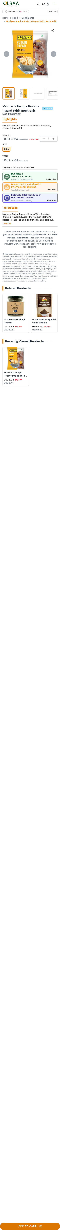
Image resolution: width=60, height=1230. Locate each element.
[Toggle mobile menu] (54, 4)
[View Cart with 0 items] (43, 3)
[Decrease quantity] (43, 138)
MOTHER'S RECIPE (11, 114)
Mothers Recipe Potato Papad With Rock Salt (31, 21)
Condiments (28, 18)
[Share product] (52, 31)
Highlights (9, 119)
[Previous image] (6, 54)
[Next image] (53, 54)
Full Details (10, 207)
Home (5, 18)
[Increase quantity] (53, 138)
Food (15, 18)
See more (6, 223)
